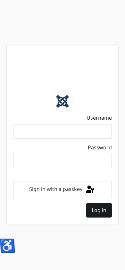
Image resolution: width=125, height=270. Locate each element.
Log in (99, 210)
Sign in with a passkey (56, 189)
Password (100, 147)
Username (99, 117)
